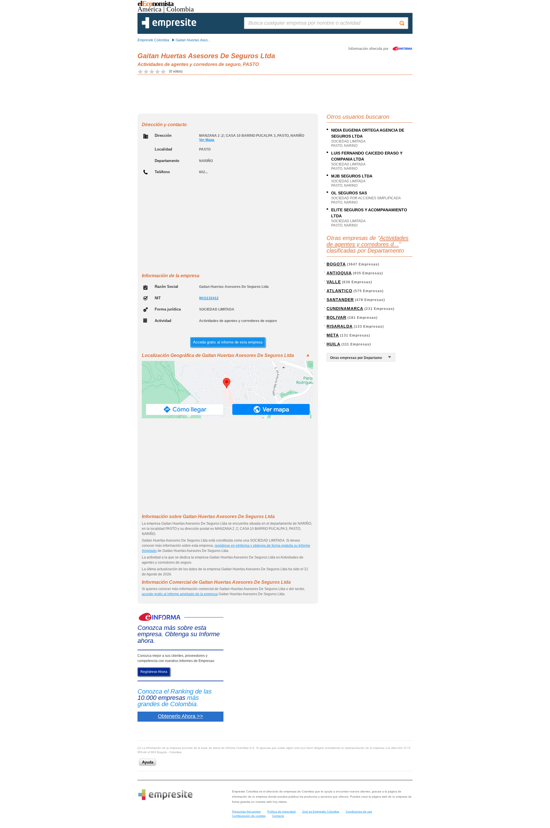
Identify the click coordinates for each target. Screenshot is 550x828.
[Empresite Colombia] (169, 27)
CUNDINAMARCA (345, 308)
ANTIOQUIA (339, 273)
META (333, 335)
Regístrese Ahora (153, 672)
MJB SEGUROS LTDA (351, 176)
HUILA (333, 344)
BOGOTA (336, 264)
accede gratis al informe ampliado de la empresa (180, 594)
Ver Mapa (206, 140)
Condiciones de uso (359, 811)
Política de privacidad (281, 811)
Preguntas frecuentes (246, 811)
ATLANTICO (339, 290)
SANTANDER (340, 299)
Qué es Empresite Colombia (320, 811)
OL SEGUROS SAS (349, 193)
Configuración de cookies (249, 815)
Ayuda (147, 762)
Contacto (278, 815)
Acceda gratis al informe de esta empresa (227, 342)
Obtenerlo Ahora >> (180, 716)
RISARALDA (340, 326)
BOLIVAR (336, 317)
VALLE (334, 282)
